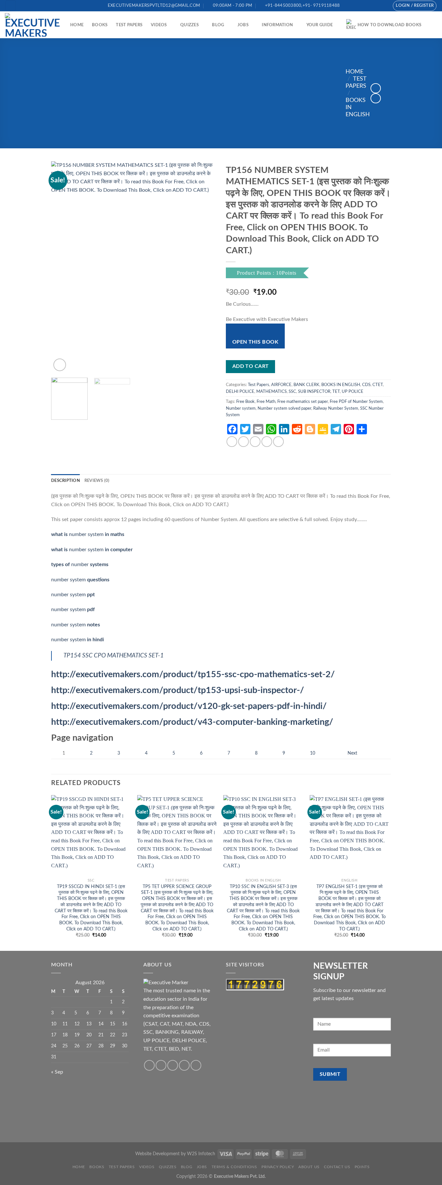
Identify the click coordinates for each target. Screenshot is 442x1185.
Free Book (245, 402)
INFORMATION (277, 25)
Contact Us (337, 1167)
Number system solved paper (284, 408)
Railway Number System (335, 408)
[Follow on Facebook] (364, 5)
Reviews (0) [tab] (97, 481)
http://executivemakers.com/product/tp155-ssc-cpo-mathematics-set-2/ (193, 674)
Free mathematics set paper (302, 402)
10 (312, 753)
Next (352, 753)
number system (87, 534)
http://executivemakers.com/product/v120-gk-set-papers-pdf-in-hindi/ (189, 706)
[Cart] (434, 25)
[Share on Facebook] (232, 441)
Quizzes (189, 25)
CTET (377, 385)
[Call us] (377, 5)
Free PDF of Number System (356, 402)
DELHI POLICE (240, 391)
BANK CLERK (306, 385)
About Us (309, 1167)
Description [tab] (65, 481)
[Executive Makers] (33, 24)
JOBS (243, 25)
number (79, 564)
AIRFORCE (281, 385)
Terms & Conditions (234, 1167)
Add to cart (250, 366)
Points (362, 1167)
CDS (366, 385)
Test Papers (129, 25)
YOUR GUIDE (319, 25)
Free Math (266, 402)
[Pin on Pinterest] (266, 441)
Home (76, 25)
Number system (241, 408)
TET (336, 391)
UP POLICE (352, 391)
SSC (292, 391)
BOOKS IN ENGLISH (340, 385)
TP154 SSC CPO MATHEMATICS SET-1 (113, 656)
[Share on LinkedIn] (278, 441)
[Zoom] (59, 365)
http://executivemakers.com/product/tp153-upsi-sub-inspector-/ (177, 690)
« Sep (57, 1072)
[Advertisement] (198, 93)
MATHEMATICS (271, 391)
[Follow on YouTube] (383, 5)
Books (99, 25)
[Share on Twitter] (243, 441)
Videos (159, 25)
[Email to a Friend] (255, 441)
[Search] (11, 5)
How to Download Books (389, 25)
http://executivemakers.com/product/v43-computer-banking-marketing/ (192, 722)
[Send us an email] (370, 5)
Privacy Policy (277, 1167)
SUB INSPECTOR (314, 391)
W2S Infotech (201, 1153)
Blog (218, 25)
